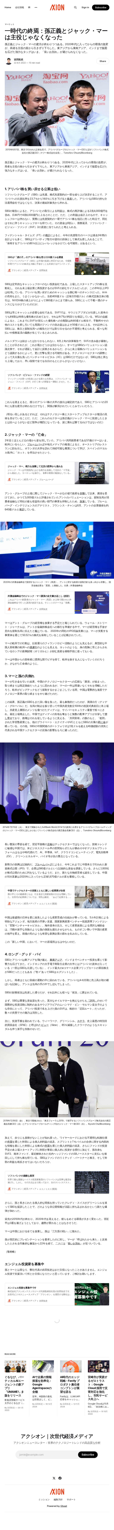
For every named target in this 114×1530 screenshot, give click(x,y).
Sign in (85, 7)
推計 (47, 235)
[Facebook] (59, 1478)
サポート (71, 1499)
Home (8, 7)
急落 (82, 501)
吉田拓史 (18, 59)
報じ (37, 630)
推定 (21, 509)
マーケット (10, 24)
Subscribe (100, 7)
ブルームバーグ (36, 444)
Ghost (63, 1506)
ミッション (44, 1499)
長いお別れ (74, 1243)
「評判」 (92, 1000)
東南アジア (56, 959)
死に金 (102, 722)
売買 (9, 1141)
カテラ (81, 1021)
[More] (36, 7)
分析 (105, 316)
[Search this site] (75, 7)
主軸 (49, 844)
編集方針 (58, 1499)
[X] (54, 1478)
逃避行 (33, 647)
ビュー (45, 1025)
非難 (82, 493)
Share (103, 61)
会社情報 (19, 7)
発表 (69, 198)
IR (29, 7)
